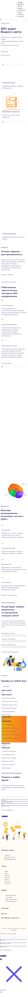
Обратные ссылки (11, 899)
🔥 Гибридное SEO (10, 859)
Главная (20, 2)
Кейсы (6, 871)
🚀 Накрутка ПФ (9, 857)
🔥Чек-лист (22, 10)
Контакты (21, 16)
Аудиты (20, 8)
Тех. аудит (9, 897)
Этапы (20, 6)
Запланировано (11, 895)
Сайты (20, 12)
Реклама (20, 14)
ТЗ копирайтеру (11, 901)
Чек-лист (7, 877)
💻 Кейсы (21, 4)
